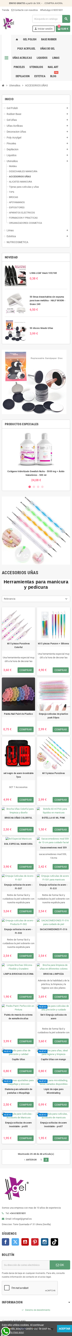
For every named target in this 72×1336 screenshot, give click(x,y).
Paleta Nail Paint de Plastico (18, 714)
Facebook (5, 1242)
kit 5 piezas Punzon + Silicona (53, 643)
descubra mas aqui (13, 1332)
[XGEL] (8, 23)
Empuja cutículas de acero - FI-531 (53, 887)
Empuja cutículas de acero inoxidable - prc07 (53, 1124)
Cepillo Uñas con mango (53, 1059)
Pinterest (35, 1242)
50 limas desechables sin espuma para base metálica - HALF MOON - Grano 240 (47, 301)
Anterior (30, 1159)
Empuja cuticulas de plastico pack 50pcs (53, 716)
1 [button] (29, 487)
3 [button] (38, 487)
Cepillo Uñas (18, 1059)
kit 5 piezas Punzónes (53, 773)
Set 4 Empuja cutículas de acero (53, 1017)
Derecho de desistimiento (36, 1310)
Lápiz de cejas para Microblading (53, 1091)
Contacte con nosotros (26, 10)
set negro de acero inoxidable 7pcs (19, 775)
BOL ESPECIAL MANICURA (18, 844)
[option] (36, 457)
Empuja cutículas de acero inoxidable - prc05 (18, 1124)
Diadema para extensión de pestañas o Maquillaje (18, 1091)
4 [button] (42, 487)
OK (61, 1265)
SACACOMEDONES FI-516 (53, 929)
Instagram (44, 1242)
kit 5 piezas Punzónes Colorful (18, 645)
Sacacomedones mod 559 (53, 847)
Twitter (15, 1242)
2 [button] (34, 487)
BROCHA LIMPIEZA (53, 974)
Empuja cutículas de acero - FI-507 (18, 887)
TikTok (54, 1242)
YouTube (25, 1242)
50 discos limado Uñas (41, 328)
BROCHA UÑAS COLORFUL (18, 818)
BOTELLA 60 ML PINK (53, 818)
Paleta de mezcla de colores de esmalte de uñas (18, 1017)
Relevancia (9, 598)
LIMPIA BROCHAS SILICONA (19, 974)
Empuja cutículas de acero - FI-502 (18, 931)
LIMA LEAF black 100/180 (43, 273)
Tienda (5, 10)
